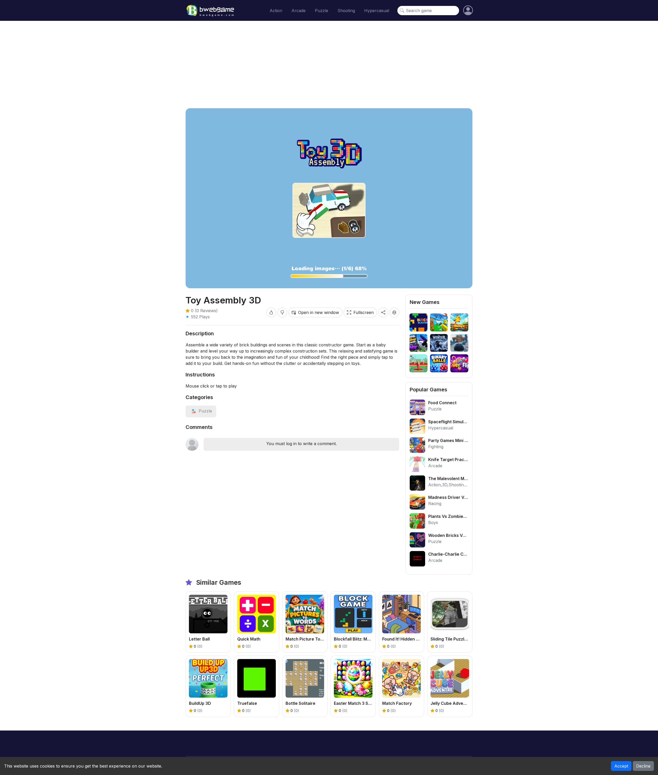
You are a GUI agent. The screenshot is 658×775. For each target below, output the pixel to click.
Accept (621, 766)
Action (276, 10)
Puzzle (321, 10)
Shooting (346, 10)
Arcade (298, 10)
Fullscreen (363, 312)
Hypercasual (376, 10)
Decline (643, 766)
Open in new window (318, 312)
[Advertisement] (329, 65)
